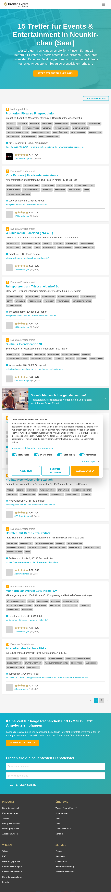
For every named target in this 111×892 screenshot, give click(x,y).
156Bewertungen (22, 158)
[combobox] (55, 745)
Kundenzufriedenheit (11, 850)
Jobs (57, 802)
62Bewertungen (21, 211)
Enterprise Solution (10, 802)
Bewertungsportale (10, 840)
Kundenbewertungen (11, 845)
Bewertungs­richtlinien (12, 856)
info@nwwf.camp (13, 253)
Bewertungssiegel (10, 787)
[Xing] (52, 873)
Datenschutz (51, 881)
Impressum (17, 446)
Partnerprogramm (10, 807)
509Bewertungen (22, 372)
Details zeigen (90, 460)
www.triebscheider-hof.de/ (43, 307)
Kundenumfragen (9, 792)
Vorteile (5, 797)
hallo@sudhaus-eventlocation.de (20, 360)
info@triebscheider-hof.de (17, 307)
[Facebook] (45, 873)
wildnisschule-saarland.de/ (35, 253)
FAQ (4, 835)
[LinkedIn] (59, 873)
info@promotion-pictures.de (42, 147)
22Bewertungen (21, 556)
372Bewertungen (22, 503)
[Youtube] (66, 873)
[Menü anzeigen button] (103, 4)
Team (58, 797)
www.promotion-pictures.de (69, 147)
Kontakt (59, 812)
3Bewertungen (21, 668)
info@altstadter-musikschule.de (40, 656)
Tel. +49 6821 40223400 (17, 147)
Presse (59, 830)
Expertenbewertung (64, 845)
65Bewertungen (21, 318)
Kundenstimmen (63, 807)
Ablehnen (26, 469)
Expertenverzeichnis (64, 850)
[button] (21, 155)
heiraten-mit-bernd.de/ (47, 545)
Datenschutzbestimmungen (36, 446)
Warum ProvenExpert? (65, 787)
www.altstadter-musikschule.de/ (71, 656)
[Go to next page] (107, 679)
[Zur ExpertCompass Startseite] (18, 5)
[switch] (35, 453)
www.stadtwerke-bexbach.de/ (40, 492)
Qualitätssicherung (65, 881)
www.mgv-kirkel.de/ (38, 599)
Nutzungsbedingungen (36, 881)
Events (5, 861)
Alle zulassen (85, 469)
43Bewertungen (21, 265)
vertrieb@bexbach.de (15, 492)
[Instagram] (73, 873)
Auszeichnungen (9, 812)
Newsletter (60, 835)
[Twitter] (38, 873)
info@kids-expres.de (15, 200)
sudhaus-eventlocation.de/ (49, 360)
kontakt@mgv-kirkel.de (16, 599)
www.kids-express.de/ (36, 200)
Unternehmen (62, 792)
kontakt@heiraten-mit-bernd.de (20, 545)
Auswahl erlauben (55, 469)
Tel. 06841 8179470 (15, 656)
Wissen (5, 830)
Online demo (61, 840)
